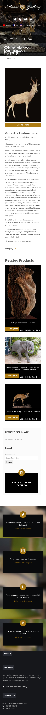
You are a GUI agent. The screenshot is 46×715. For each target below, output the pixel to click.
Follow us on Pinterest (23, 637)
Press (39, 25)
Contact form (9, 708)
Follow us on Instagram (23, 562)
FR (17, 25)
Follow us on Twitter (23, 529)
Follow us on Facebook (23, 601)
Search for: (10, 455)
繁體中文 (9, 25)
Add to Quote (23, 125)
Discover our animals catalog (16, 687)
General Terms (31, 25)
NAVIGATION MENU (19, 39)
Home (9, 58)
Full (14, 58)
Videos (23, 30)
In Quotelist (24, 330)
